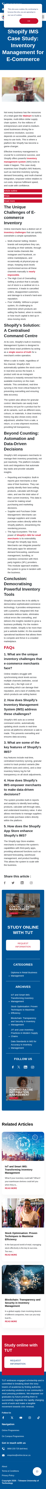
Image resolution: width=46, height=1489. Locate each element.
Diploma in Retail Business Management (24, 974)
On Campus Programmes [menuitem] (13, 1436)
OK (28, 21)
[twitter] (18, 1067)
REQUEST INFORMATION (23, 945)
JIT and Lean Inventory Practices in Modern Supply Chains (24, 1033)
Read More (11, 1188)
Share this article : (17, 876)
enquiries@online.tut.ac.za (18, 1455)
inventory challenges (15, 232)
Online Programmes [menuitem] (10, 1430)
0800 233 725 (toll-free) (17, 1449)
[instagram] (32, 1067)
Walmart (27, 116)
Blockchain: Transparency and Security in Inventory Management (23, 1021)
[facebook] (13, 1067)
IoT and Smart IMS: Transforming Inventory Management (22, 998)
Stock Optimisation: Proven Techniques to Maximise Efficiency (24, 1009)
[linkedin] (25, 1067)
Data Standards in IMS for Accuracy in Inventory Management (23, 1044)
